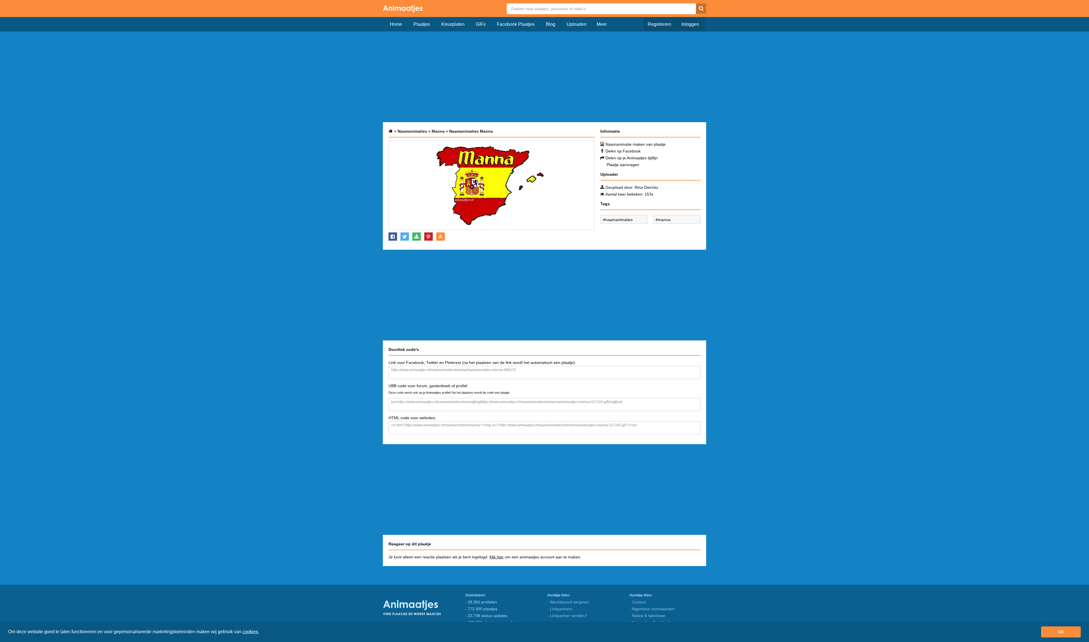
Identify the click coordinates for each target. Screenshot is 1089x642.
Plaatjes (421, 24)
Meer (602, 24)
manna (664, 219)
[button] (261, 632)
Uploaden (576, 24)
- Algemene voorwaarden (652, 609)
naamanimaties (619, 219)
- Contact (638, 602)
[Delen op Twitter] (404, 236)
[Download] (416, 236)
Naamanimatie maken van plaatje (635, 144)
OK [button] (1061, 632)
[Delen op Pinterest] (428, 236)
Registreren (659, 24)
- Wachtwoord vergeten (568, 602)
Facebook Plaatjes (516, 24)
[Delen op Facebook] (393, 236)
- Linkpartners (559, 609)
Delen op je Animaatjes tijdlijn (631, 158)
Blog (550, 24)
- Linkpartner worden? (567, 615)
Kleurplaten (453, 24)
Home (396, 24)
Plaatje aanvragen (623, 164)
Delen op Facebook (623, 151)
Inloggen (690, 24)
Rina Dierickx (646, 187)
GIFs (481, 24)
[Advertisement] (544, 76)
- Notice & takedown (648, 615)
